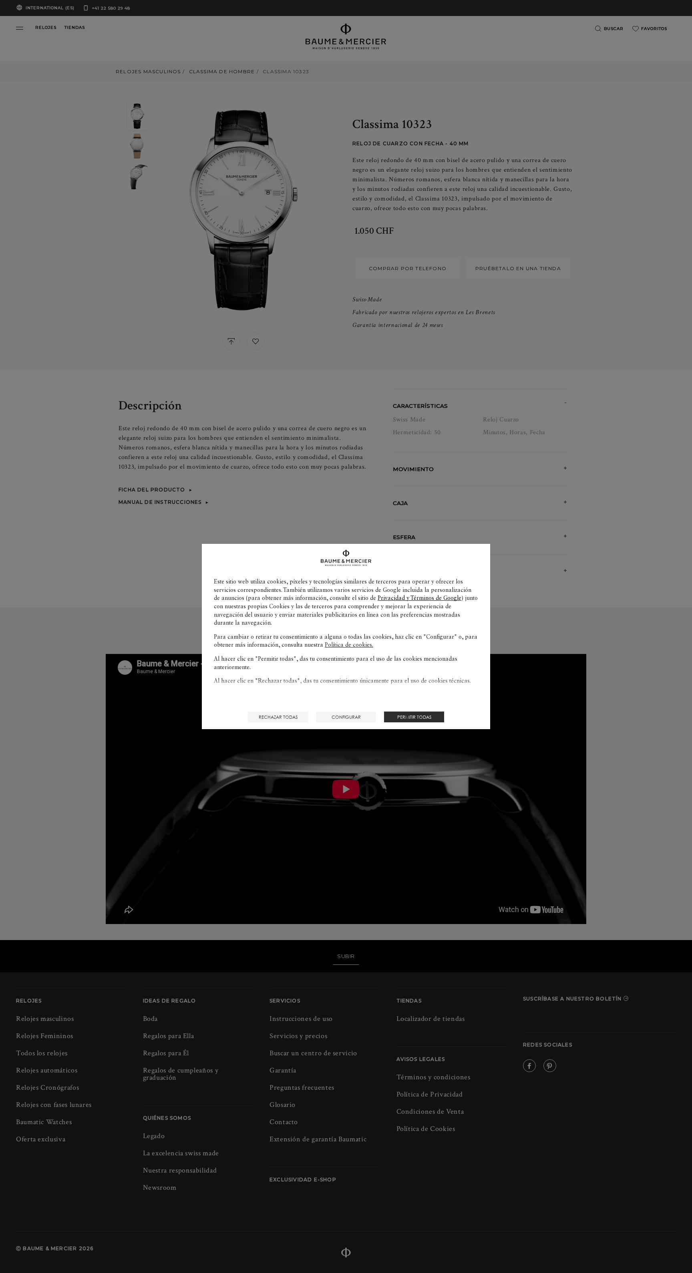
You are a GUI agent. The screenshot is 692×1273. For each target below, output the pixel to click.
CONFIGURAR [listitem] (346, 717)
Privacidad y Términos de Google (419, 598)
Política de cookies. (349, 645)
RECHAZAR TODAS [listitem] (278, 717)
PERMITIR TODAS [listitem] (414, 717)
